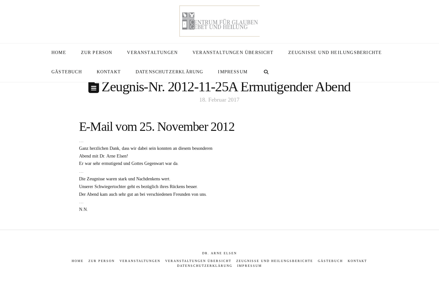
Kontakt (357, 261)
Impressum (249, 265)
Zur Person (101, 261)
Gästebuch (330, 261)
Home (78, 261)
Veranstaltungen (140, 261)
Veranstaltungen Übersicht (198, 261)
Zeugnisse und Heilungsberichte (274, 261)
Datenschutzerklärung (204, 265)
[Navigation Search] (266, 72)
